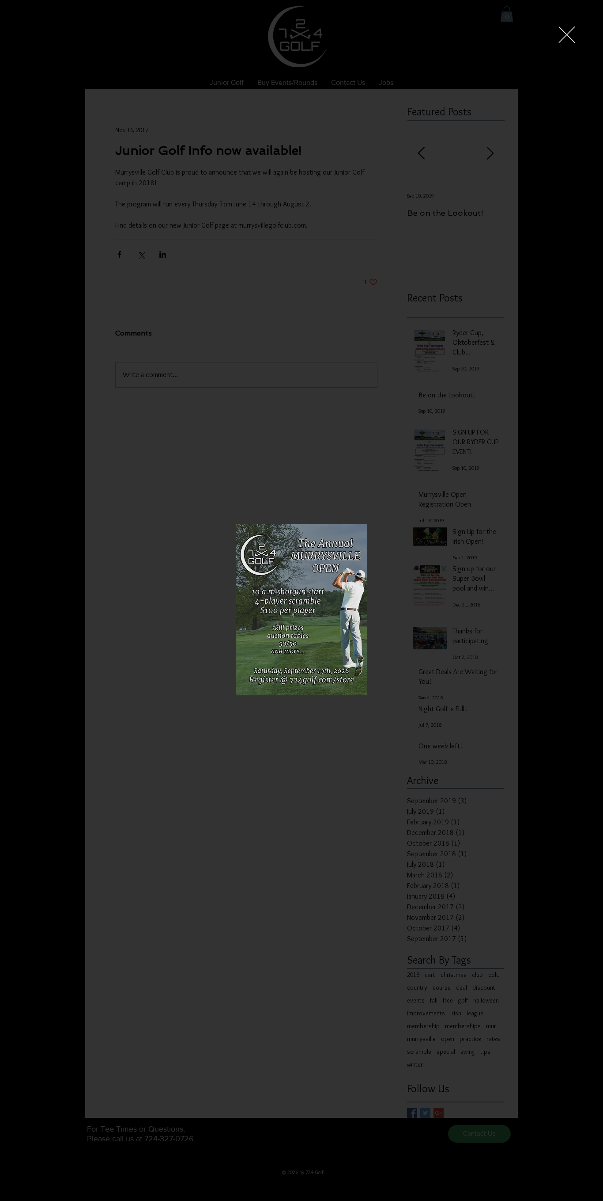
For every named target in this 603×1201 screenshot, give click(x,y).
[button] (567, 35)
